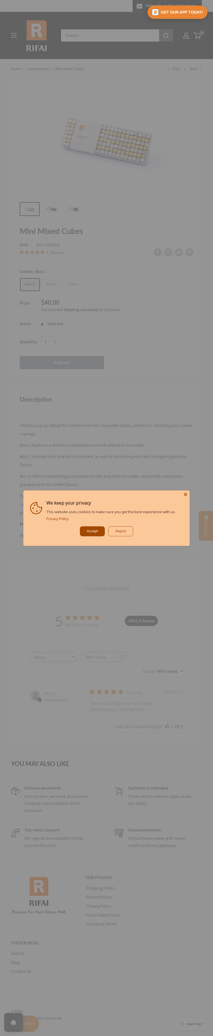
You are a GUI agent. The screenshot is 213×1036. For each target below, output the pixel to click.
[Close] (185, 494)
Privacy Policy (57, 518)
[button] (177, 12)
